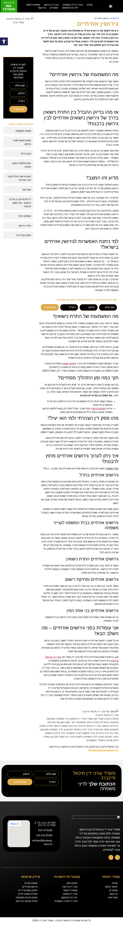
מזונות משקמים (23, 131)
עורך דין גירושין (51, 4)
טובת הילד (26, 153)
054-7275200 (9, 7)
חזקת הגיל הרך (23, 235)
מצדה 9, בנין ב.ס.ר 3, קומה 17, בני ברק (45, 823)
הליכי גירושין (25, 225)
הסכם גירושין (98, 408)
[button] (4, 41)
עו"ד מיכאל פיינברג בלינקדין (74, 747)
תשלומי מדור (24, 216)
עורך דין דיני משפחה (73, 4)
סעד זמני (26, 189)
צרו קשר (42, 7)
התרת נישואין (69, 363)
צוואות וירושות (33, 4)
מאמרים (54, 7)
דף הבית (114, 18)
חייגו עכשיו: (8, 2)
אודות (89, 4)
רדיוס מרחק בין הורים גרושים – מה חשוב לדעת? (20, 203)
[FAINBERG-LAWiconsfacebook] (117, 857)
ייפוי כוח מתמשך (70, 7)
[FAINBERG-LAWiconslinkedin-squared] (111, 857)
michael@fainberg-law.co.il (103, 750)
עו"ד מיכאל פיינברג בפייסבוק (104, 747)
